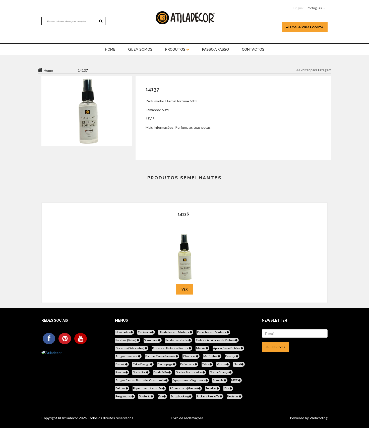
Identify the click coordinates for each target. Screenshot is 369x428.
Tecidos (211, 388)
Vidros (221, 364)
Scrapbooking (180, 396)
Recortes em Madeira (212, 332)
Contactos (253, 49)
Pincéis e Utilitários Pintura (170, 348)
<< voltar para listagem (313, 70)
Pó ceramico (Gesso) (184, 388)
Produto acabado (177, 340)
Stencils (218, 380)
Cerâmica (144, 332)
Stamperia (151, 340)
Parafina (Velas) (126, 340)
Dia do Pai (139, 372)
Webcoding (318, 418)
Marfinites (210, 356)
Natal (237, 364)
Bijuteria (145, 396)
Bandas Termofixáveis (160, 356)
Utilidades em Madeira (174, 332)
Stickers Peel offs (208, 396)
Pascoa (120, 372)
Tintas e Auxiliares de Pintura (215, 340)
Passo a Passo (215, 49)
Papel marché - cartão (147, 388)
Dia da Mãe (160, 372)
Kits (227, 388)
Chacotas (189, 356)
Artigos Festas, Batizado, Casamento (140, 380)
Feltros (120, 388)
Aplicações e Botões (227, 348)
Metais (201, 348)
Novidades (123, 332)
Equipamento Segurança (189, 380)
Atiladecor (70, 418)
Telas (206, 364)
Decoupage (165, 364)
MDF (234, 380)
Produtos (175, 49)
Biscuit (120, 364)
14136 (183, 214)
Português (314, 8)
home (110, 49)
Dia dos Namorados (189, 372)
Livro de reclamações (187, 418)
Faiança (230, 356)
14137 (152, 89)
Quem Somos (140, 49)
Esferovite (187, 364)
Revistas (233, 396)
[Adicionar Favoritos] (184, 250)
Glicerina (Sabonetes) (130, 348)
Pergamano (123, 396)
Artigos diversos (126, 356)
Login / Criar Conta (306, 27)
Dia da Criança (219, 372)
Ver (184, 289)
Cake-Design (141, 364)
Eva (160, 396)
